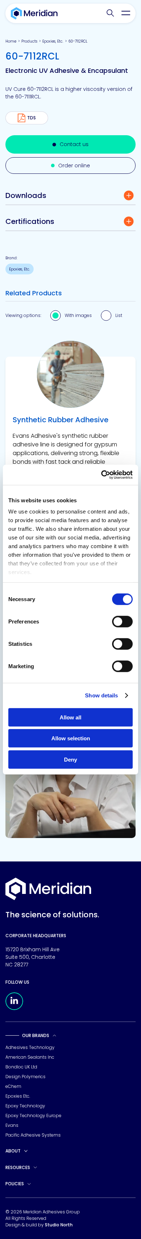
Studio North (59, 1225)
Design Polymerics (25, 1076)
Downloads (25, 195)
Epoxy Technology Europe (33, 1115)
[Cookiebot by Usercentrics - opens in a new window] (101, 475)
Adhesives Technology (30, 1047)
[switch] (122, 621)
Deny (70, 759)
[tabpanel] (70, 451)
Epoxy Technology (25, 1106)
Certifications (29, 221)
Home (10, 41)
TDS (31, 118)
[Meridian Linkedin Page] (14, 1008)
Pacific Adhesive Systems (33, 1135)
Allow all (70, 717)
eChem (13, 1086)
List (118, 315)
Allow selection (70, 738)
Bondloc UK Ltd (21, 1067)
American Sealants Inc (29, 1057)
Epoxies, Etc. (52, 41)
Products (29, 41)
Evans (11, 1125)
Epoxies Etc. (17, 1096)
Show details (101, 695)
